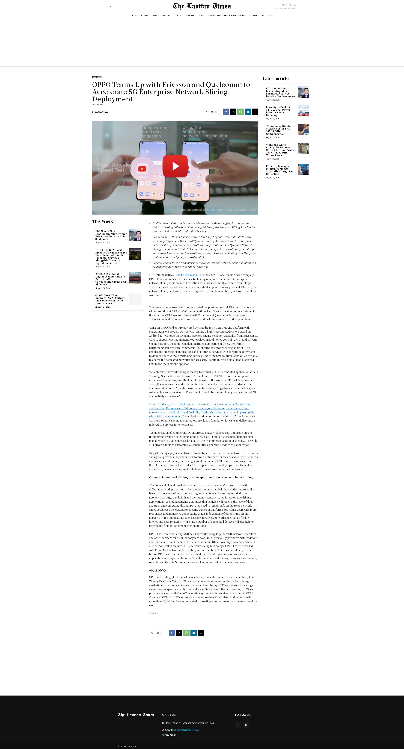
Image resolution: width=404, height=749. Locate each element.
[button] (111, 6)
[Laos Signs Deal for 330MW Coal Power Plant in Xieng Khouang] (303, 110)
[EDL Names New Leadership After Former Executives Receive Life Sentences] (135, 235)
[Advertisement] (202, 43)
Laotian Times (101, 112)
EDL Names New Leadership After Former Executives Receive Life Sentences (111, 235)
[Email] (255, 112)
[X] (233, 112)
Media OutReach (186, 275)
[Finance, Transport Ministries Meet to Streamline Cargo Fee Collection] (303, 169)
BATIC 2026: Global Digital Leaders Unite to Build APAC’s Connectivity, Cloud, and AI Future (110, 279)
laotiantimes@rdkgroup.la (186, 729)
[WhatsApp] (240, 112)
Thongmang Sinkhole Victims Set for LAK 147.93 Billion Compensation (280, 129)
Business (97, 77)
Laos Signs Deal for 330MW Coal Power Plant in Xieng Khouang (278, 111)
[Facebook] (226, 112)
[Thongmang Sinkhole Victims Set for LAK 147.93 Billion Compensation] (303, 129)
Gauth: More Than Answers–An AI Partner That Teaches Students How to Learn (110, 299)
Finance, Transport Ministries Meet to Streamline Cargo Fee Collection (279, 170)
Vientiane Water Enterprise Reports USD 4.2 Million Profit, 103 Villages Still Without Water (280, 150)
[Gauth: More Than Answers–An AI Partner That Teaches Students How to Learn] (135, 299)
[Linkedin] (248, 112)
